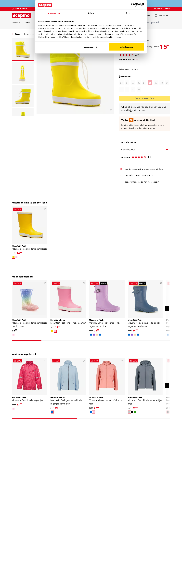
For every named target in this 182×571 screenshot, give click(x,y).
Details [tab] (91, 13)
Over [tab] (128, 13)
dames (15, 22)
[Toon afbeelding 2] (23, 73)
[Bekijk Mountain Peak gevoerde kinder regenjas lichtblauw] (68, 375)
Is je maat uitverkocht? (129, 69)
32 (121, 89)
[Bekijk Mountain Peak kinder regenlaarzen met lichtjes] (29, 298)
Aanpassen (89, 47)
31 (167, 83)
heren (27, 22)
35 (139, 89)
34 (133, 89)
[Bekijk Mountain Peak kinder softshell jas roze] (106, 375)
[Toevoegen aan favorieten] (45, 209)
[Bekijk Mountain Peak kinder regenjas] (29, 375)
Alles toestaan (126, 47)
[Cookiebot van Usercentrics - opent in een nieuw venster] (133, 5)
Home (26, 34)
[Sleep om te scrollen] (91, 263)
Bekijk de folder (21, 8)
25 (133, 83)
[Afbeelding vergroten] (110, 110)
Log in (124, 125)
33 (127, 89)
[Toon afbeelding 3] (23, 96)
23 (121, 83)
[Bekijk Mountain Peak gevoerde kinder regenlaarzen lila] (106, 298)
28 (150, 83)
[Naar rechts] (167, 308)
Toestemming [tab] (54, 13)
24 (127, 83)
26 (139, 83)
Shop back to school (162, 8)
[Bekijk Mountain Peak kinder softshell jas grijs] (145, 375)
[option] (13, 257)
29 (156, 83)
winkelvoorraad (142, 106)
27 (144, 83)
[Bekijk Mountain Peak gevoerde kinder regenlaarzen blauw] (145, 298)
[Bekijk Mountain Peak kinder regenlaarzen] (29, 224)
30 (161, 83)
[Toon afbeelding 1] (23, 49)
